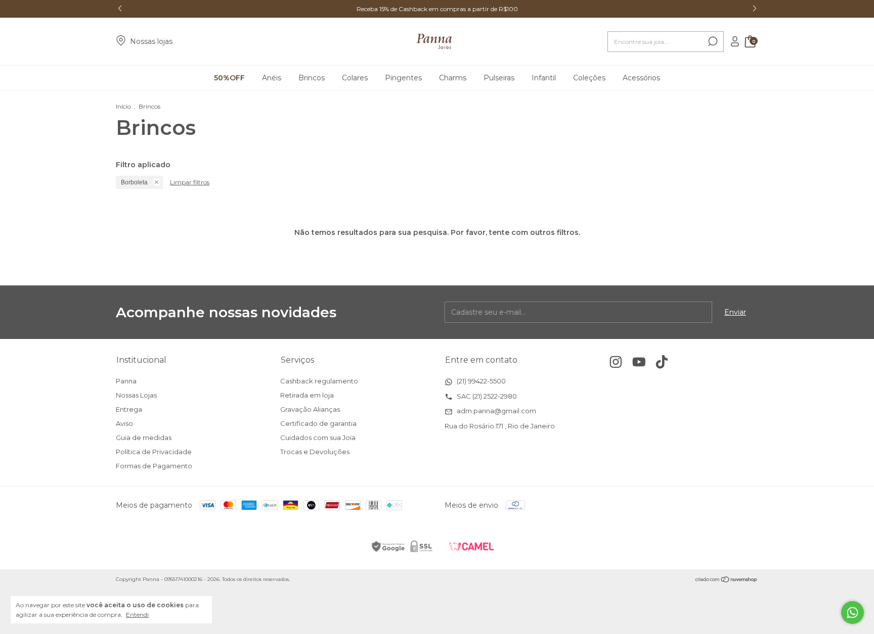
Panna (126, 381)
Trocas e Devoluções (314, 452)
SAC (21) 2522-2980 (486, 396)
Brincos (311, 77)
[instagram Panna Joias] (616, 362)
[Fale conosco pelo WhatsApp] (852, 612)
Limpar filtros (189, 182)
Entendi (137, 614)
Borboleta (134, 182)
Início (123, 106)
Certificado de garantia (318, 423)
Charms (452, 77)
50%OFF (229, 77)
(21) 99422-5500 (480, 381)
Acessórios (641, 77)
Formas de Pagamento (154, 466)
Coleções (589, 77)
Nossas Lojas (136, 395)
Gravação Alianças (310, 409)
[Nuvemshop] (726, 580)
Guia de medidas (143, 437)
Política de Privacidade (154, 452)
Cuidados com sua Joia (318, 437)
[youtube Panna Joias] (639, 362)
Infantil (544, 77)
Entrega (129, 409)
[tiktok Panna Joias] (662, 362)
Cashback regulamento (319, 381)
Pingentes (403, 77)
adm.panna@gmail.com (495, 411)
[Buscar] (712, 41)
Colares (355, 77)
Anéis (271, 77)
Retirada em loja (307, 395)
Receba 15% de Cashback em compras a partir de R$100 (437, 9)
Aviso (124, 423)
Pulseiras (499, 77)
